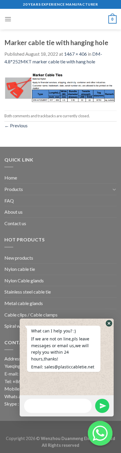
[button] (109, 323)
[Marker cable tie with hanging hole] (60, 87)
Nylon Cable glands (24, 280)
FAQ (9, 200)
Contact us (15, 223)
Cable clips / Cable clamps (31, 314)
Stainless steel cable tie (27, 291)
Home (10, 177)
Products (13, 189)
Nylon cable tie (19, 269)
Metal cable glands (23, 303)
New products (18, 258)
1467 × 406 (75, 54)
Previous (16, 125)
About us (13, 212)
